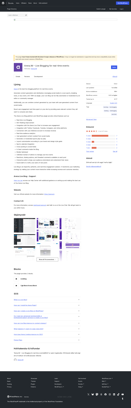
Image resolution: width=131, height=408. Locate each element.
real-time (114, 114)
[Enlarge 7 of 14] (56, 232)
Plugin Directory (12, 9)
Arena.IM (34, 69)
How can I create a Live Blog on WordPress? (28, 311)
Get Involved (82, 378)
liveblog (106, 110)
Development (38, 76)
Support (57, 381)
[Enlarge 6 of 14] (56, 220)
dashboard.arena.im (39, 205)
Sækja (114, 67)
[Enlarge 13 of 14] (78, 253)
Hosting (9, 384)
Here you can (18, 180)
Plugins (33, 384)
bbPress (105, 384)
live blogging (113, 107)
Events (80, 381)
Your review (90, 151)
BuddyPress (106, 387)
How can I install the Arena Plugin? (25, 305)
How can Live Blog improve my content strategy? (30, 323)
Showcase (34, 378)
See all (115, 151)
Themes (33, 381)
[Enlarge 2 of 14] (33, 236)
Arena (16, 89)
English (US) (113, 103)
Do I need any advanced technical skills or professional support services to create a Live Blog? (31, 317)
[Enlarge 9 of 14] (56, 260)
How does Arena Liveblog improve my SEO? (28, 334)
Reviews (27, 76)
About (9, 378)
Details (18, 76)
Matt (104, 381)
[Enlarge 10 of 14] (78, 220)
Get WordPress (123, 3)
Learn (56, 378)
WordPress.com (107, 378)
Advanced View (91, 119)
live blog (106, 107)
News (8, 381)
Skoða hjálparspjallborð (93, 166)
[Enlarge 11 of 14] (78, 233)
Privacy (9, 387)
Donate (81, 384)
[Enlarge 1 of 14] (33, 220)
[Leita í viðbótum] (26, 15)
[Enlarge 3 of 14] (33, 248)
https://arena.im (49, 194)
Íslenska (26, 397)
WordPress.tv (59, 387)
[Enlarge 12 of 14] (78, 244)
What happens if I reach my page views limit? (28, 329)
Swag (80, 387)
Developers (58, 384)
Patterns (33, 387)
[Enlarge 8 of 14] (56, 245)
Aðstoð (115, 76)
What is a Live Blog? (20, 300)
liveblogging (113, 110)
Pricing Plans (18, 340)
